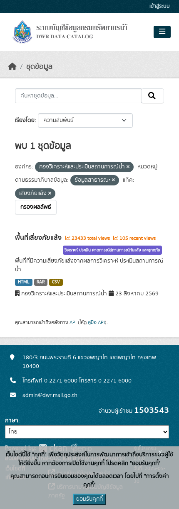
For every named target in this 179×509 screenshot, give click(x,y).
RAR (41, 282)
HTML (24, 282)
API (73, 322)
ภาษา (11, 420)
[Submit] (152, 95)
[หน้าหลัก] (12, 66)
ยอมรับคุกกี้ (89, 499)
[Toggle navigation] (162, 32)
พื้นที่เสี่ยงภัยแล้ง (39, 237)
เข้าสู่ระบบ (159, 6)
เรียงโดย (25, 120)
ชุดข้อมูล (39, 66)
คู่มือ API (96, 322)
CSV (56, 282)
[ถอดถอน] (128, 167)
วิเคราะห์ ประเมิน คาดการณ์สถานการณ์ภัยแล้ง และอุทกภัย (112, 250)
